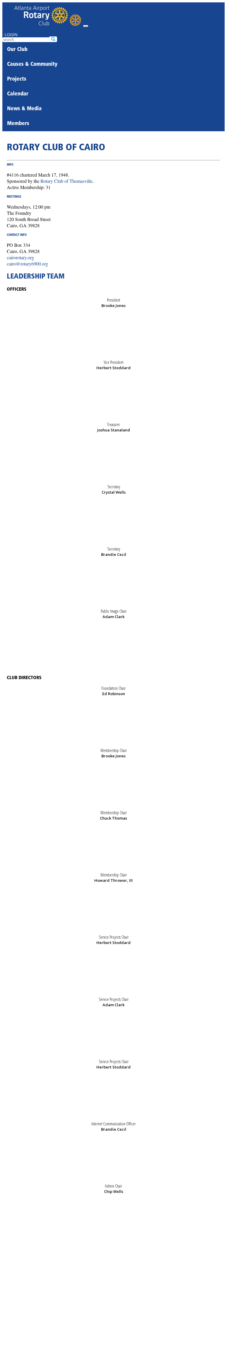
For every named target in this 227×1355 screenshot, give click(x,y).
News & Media (24, 109)
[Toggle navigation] (85, 26)
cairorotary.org (20, 257)
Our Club (17, 49)
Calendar (17, 94)
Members (18, 124)
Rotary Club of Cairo (56, 148)
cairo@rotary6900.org (27, 263)
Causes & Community (32, 64)
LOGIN (10, 34)
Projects (16, 79)
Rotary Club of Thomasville (66, 181)
